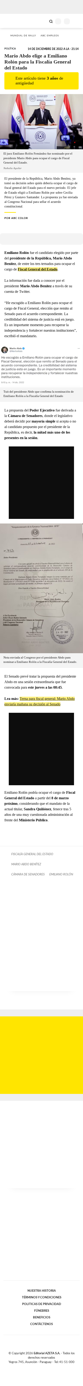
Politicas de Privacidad (41, 1304)
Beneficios (41, 1317)
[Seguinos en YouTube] (44, 1367)
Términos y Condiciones (41, 1297)
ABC (12, 21)
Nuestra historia (41, 1290)
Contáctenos (41, 1324)
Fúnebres (41, 1310)
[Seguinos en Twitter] (40, 1367)
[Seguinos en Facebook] (35, 1367)
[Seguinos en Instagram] (49, 1367)
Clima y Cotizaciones (43, 20)
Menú (77, 21)
